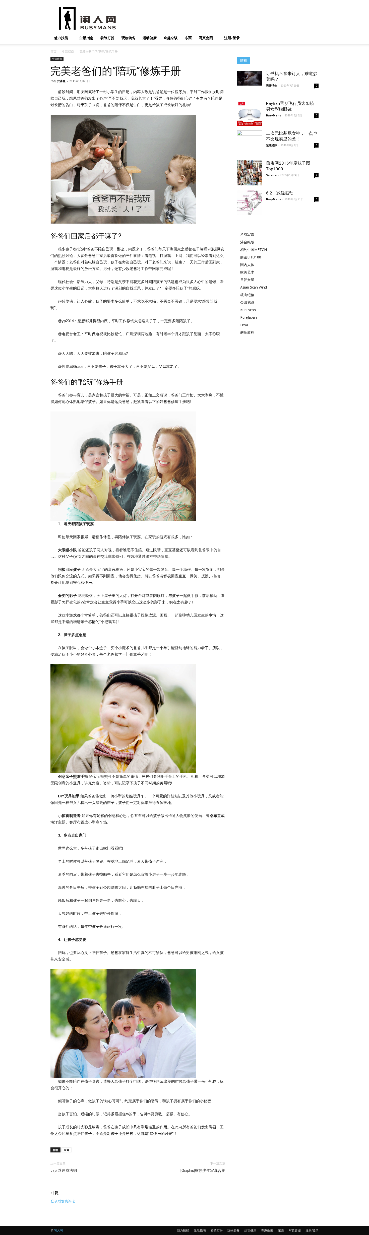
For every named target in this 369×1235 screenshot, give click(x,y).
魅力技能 (61, 37)
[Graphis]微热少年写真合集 (202, 1170)
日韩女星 (247, 279)
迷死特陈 (271, 145)
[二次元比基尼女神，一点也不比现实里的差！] (249, 148)
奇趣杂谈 (171, 37)
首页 (53, 51)
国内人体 (247, 264)
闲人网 (58, 1230)
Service (271, 175)
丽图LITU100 (250, 257)
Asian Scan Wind (253, 287)
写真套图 (206, 37)
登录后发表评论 (62, 1201)
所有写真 (247, 234)
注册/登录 (232, 37)
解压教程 (247, 332)
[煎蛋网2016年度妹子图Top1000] (249, 172)
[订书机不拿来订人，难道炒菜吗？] (249, 78)
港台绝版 (247, 242)
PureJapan (248, 317)
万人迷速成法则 (63, 1170)
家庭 (66, 1150)
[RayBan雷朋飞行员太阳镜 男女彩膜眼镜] (249, 113)
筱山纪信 (247, 294)
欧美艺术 (247, 272)
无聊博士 (271, 85)
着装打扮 (107, 37)
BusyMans (273, 115)
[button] (312, 38)
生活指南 (86, 37)
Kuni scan (248, 309)
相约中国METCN (253, 249)
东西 (188, 37)
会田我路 (247, 302)
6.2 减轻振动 (279, 192)
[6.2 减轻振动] (249, 202)
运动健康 (150, 37)
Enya (244, 324)
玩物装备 (128, 37)
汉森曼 (61, 81)
